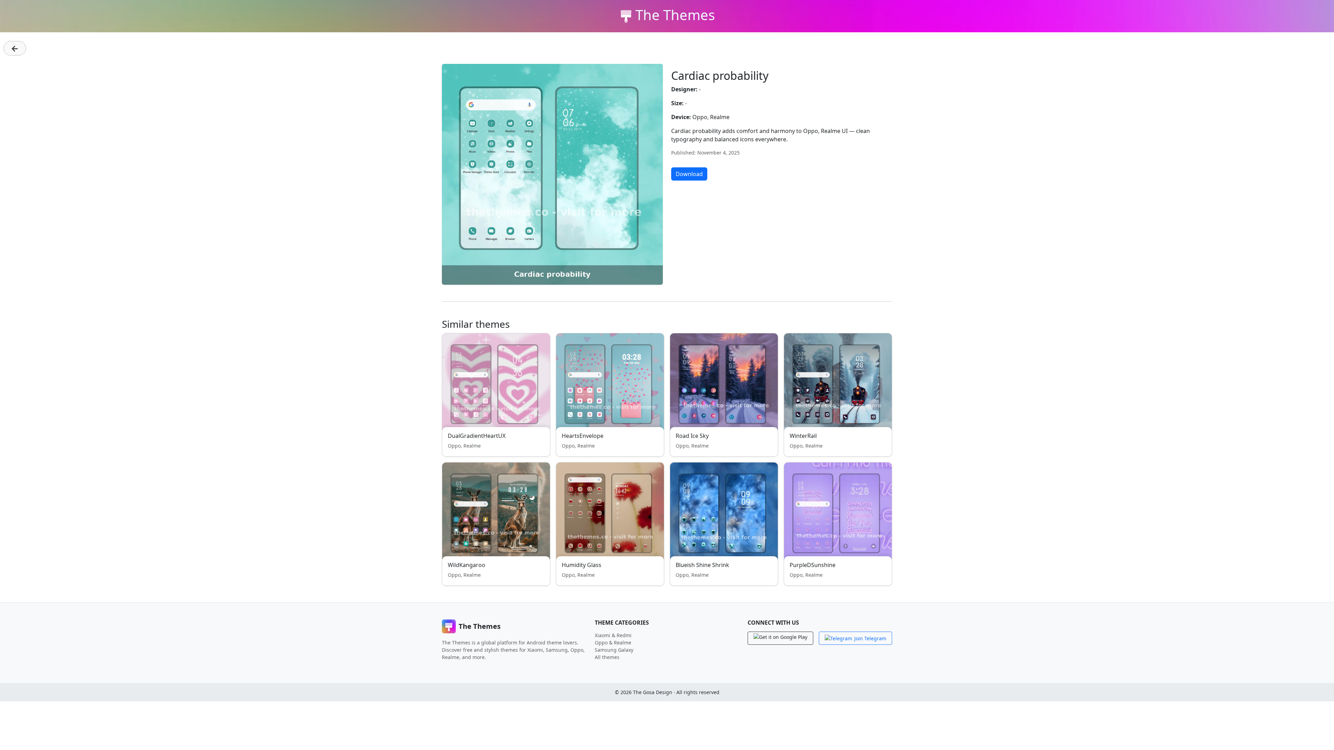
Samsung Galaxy (614, 650)
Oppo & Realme (613, 642)
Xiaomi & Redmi (613, 635)
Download (689, 174)
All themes (607, 657)
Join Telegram (870, 638)
